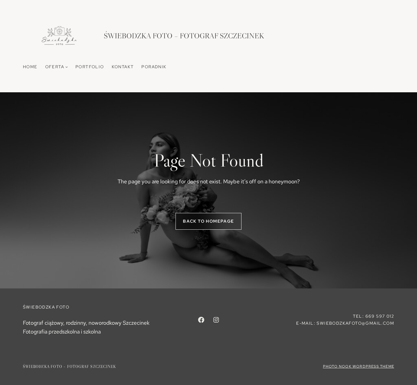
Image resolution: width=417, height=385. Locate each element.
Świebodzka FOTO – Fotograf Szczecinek (184, 35)
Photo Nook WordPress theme (358, 366)
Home (30, 66)
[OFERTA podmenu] (66, 66)
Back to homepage (208, 221)
